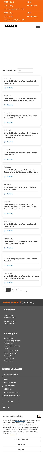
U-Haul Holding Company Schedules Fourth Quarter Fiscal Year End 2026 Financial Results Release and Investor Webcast (20, 207)
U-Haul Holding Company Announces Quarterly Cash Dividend (20, 82)
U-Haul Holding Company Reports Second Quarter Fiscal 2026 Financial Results (21, 277)
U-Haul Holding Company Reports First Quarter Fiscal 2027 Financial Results (20, 117)
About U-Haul (11, 338)
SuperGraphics (11, 358)
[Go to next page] (25, 290)
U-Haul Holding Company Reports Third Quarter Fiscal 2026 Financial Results (20, 242)
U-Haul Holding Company (14, 341)
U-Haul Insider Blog (13, 353)
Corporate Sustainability (14, 346)
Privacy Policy (13, 433)
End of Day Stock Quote (12, 392)
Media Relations (12, 356)
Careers (9, 348)
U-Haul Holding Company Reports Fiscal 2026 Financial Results (20, 188)
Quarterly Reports (10, 382)
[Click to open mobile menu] (38, 26)
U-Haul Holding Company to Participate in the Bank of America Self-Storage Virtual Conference (21, 171)
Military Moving (11, 343)
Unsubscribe (5, 407)
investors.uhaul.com (20, 420)
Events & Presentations (12, 395)
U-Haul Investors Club (13, 351)
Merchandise (11, 361)
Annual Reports (9, 386)
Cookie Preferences (21, 439)
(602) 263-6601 (10, 321)
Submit (10, 401)
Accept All (21, 450)
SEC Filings (7, 389)
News (6, 379)
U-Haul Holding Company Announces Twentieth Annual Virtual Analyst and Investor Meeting (20, 99)
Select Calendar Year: (9, 70)
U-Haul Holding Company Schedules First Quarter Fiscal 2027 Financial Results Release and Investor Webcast (21, 135)
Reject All (21, 444)
